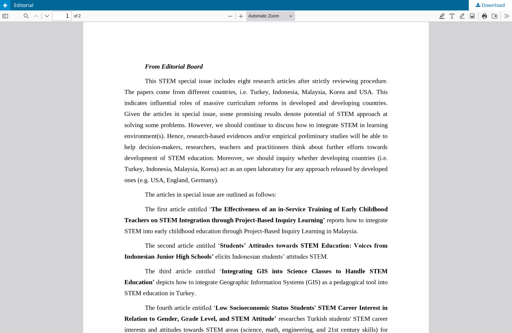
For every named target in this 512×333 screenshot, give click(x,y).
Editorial (23, 5)
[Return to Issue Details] (5, 5)
